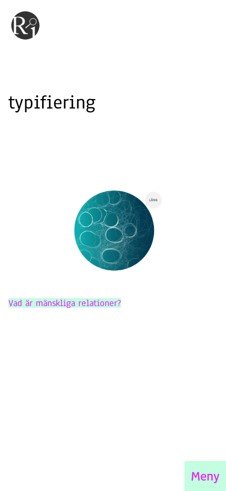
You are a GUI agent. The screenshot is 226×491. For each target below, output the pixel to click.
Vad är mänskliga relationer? (64, 303)
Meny (205, 476)
